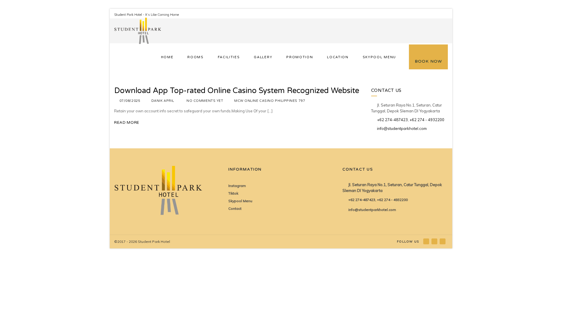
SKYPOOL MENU (379, 57)
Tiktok (233, 193)
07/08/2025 (129, 101)
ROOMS (195, 57)
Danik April (162, 101)
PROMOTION (299, 57)
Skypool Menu (240, 201)
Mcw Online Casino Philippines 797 (269, 101)
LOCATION (337, 57)
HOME (167, 57)
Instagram (237, 185)
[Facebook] (426, 241)
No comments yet (204, 101)
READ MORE (126, 122)
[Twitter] (443, 241)
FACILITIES (229, 57)
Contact (234, 208)
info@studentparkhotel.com (402, 128)
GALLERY (263, 57)
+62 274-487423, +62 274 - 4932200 (410, 119)
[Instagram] (434, 241)
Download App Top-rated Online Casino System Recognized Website (236, 90)
